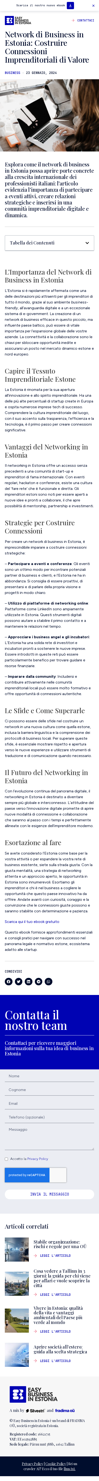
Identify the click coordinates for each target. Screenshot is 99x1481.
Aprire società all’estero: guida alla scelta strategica (61, 1349)
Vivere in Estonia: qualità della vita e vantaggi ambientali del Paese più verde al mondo (58, 1315)
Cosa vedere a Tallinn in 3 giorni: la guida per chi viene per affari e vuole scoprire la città (62, 1278)
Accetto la (29, 1159)
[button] (93, 5)
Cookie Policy (55, 1463)
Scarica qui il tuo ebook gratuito (32, 921)
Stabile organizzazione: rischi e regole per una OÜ (60, 1244)
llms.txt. (69, 1469)
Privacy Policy (37, 1159)
